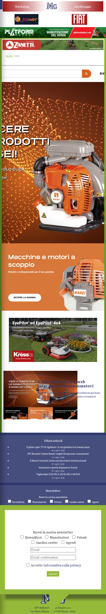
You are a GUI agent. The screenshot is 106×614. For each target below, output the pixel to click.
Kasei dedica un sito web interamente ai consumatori (66, 383)
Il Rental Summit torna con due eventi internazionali (58, 460)
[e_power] (27, 23)
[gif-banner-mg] (53, 49)
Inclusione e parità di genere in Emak (58, 467)
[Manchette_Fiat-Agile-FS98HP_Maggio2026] (80, 24)
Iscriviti (53, 574)
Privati (58, 502)
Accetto (55, 565)
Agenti (95, 502)
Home (9, 55)
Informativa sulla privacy (62, 565)
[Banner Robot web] (53, 361)
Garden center (77, 502)
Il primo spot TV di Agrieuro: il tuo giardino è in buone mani (58, 447)
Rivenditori (18, 502)
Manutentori (39, 502)
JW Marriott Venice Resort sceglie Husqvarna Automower (58, 453)
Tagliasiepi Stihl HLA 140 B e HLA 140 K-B (58, 474)
